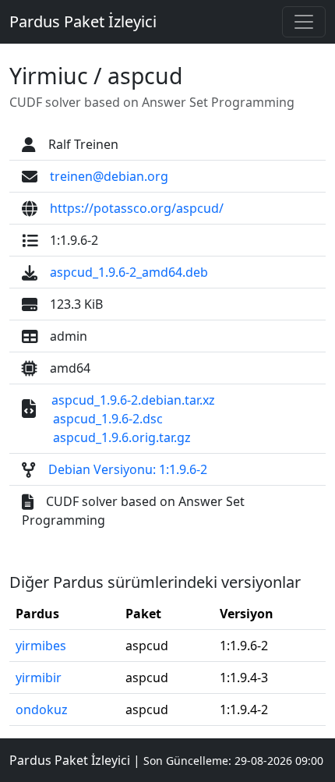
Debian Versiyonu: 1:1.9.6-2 (127, 469)
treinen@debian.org (109, 176)
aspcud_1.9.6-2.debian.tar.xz (133, 400)
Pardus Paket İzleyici (83, 21)
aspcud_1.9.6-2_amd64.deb (129, 272)
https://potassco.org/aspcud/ (137, 208)
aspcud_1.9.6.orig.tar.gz (122, 437)
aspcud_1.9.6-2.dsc (108, 418)
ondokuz (42, 709)
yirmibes (41, 645)
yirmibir (39, 677)
